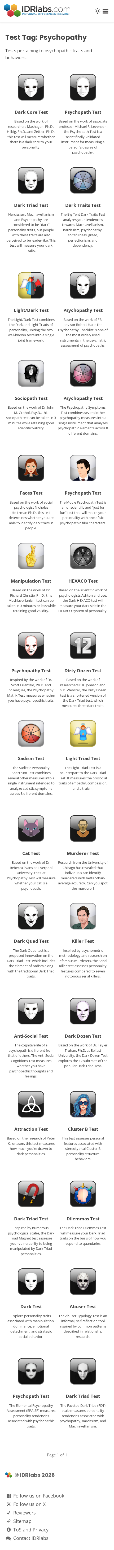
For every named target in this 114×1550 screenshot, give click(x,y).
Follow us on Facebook (38, 1495)
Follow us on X (29, 1504)
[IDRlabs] (37, 15)
